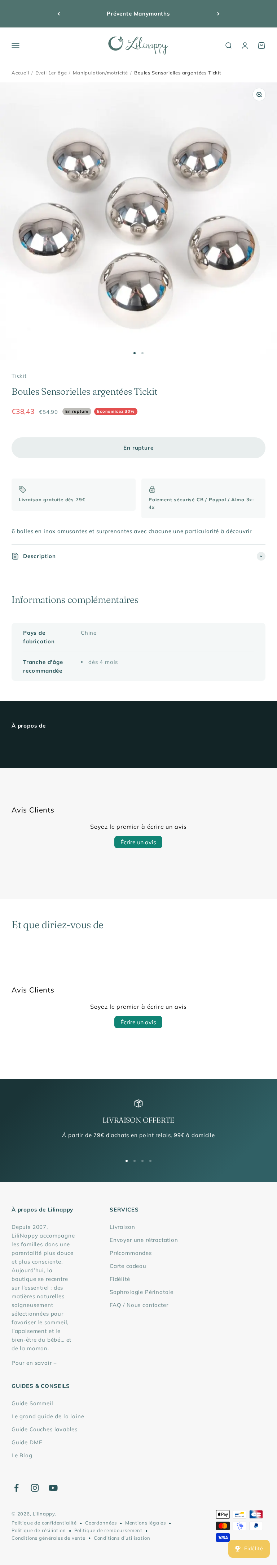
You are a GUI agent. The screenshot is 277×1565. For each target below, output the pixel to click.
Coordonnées (101, 1523)
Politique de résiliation (39, 1530)
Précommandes (131, 1252)
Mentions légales (145, 1523)
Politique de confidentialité (44, 1523)
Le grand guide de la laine (48, 1416)
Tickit (19, 375)
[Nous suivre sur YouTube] (53, 1488)
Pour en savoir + (34, 1362)
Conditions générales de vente (48, 1538)
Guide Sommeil (32, 1403)
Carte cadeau (128, 1265)
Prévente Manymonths (138, 13)
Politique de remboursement (108, 1530)
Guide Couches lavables (45, 1429)
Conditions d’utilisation (122, 1538)
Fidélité (120, 1278)
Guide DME (27, 1442)
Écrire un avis (138, 842)
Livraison (122, 1226)
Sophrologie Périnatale (141, 1292)
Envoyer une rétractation (144, 1239)
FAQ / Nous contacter (139, 1305)
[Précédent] (58, 13)
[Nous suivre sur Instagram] (35, 1488)
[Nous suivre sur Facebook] (16, 1488)
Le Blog (22, 1455)
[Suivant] (218, 13)
